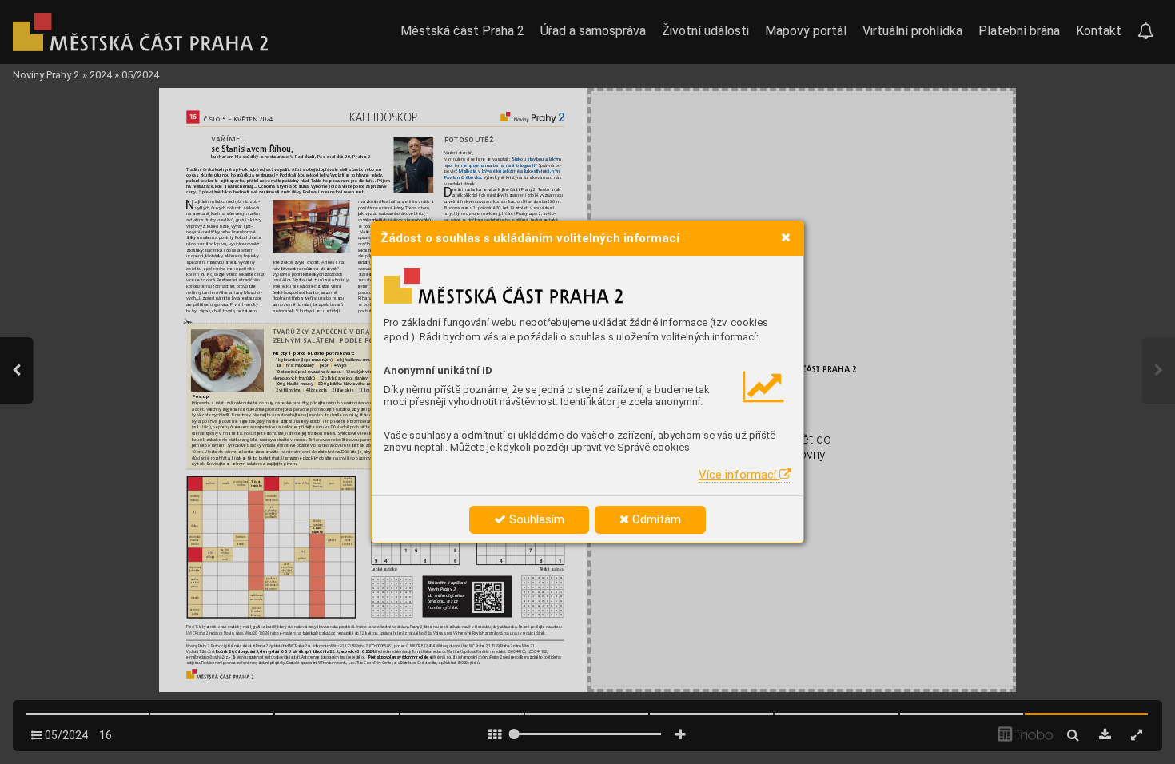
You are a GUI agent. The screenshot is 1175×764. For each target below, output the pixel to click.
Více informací (739, 475)
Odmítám (655, 519)
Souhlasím (535, 519)
